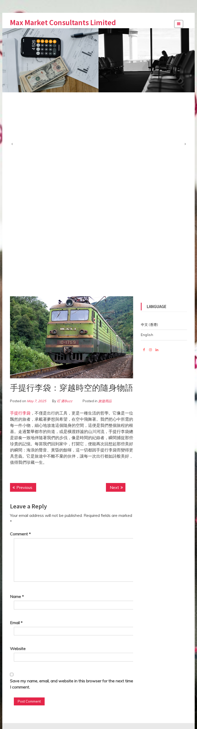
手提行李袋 (20, 413)
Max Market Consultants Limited (63, 22)
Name (17, 596)
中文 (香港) (149, 324)
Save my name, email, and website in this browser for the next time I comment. (71, 683)
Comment (20, 533)
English (147, 335)
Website (18, 648)
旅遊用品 (105, 401)
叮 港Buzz (64, 401)
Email (16, 622)
